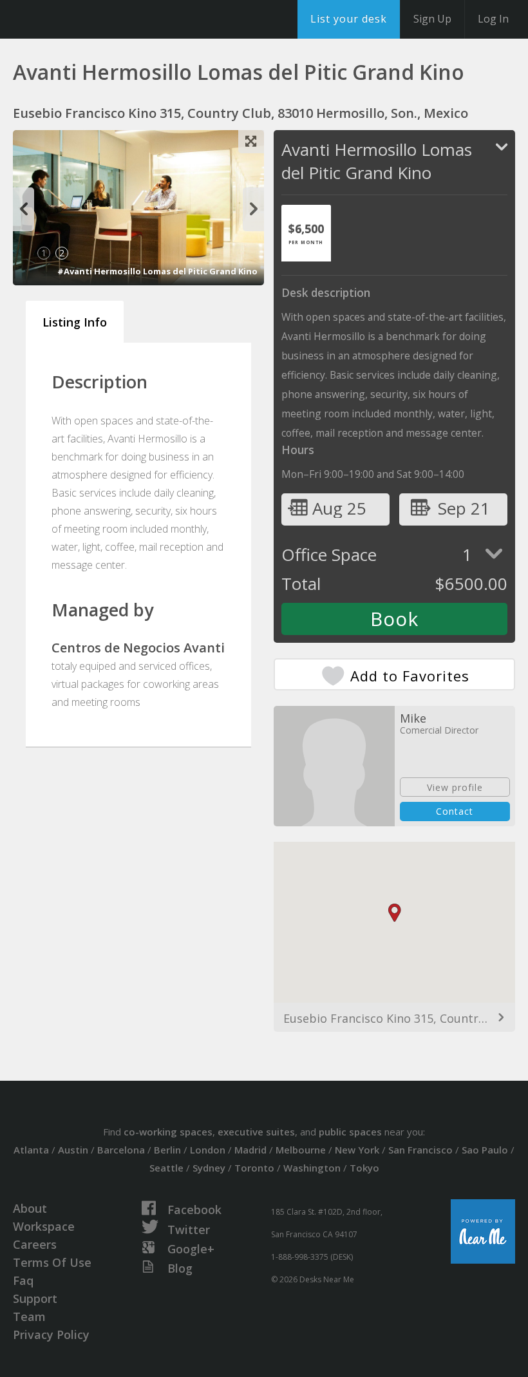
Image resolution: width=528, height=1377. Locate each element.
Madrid (250, 1149)
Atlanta (31, 1149)
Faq (23, 1280)
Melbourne (301, 1149)
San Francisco (420, 1149)
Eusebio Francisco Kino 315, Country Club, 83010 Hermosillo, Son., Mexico (394, 1018)
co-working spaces (168, 1131)
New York (357, 1149)
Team (29, 1316)
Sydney (209, 1167)
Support (35, 1298)
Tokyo (364, 1167)
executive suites (256, 1131)
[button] (401, 921)
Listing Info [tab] (74, 322)
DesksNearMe (90, 19)
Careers (35, 1244)
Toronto (254, 1167)
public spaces (350, 1131)
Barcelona (121, 1149)
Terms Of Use (52, 1262)
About (30, 1208)
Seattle (166, 1167)
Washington (312, 1167)
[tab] (306, 233)
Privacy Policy (51, 1334)
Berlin (167, 1149)
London (207, 1149)
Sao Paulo (485, 1149)
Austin (73, 1149)
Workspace (44, 1226)
